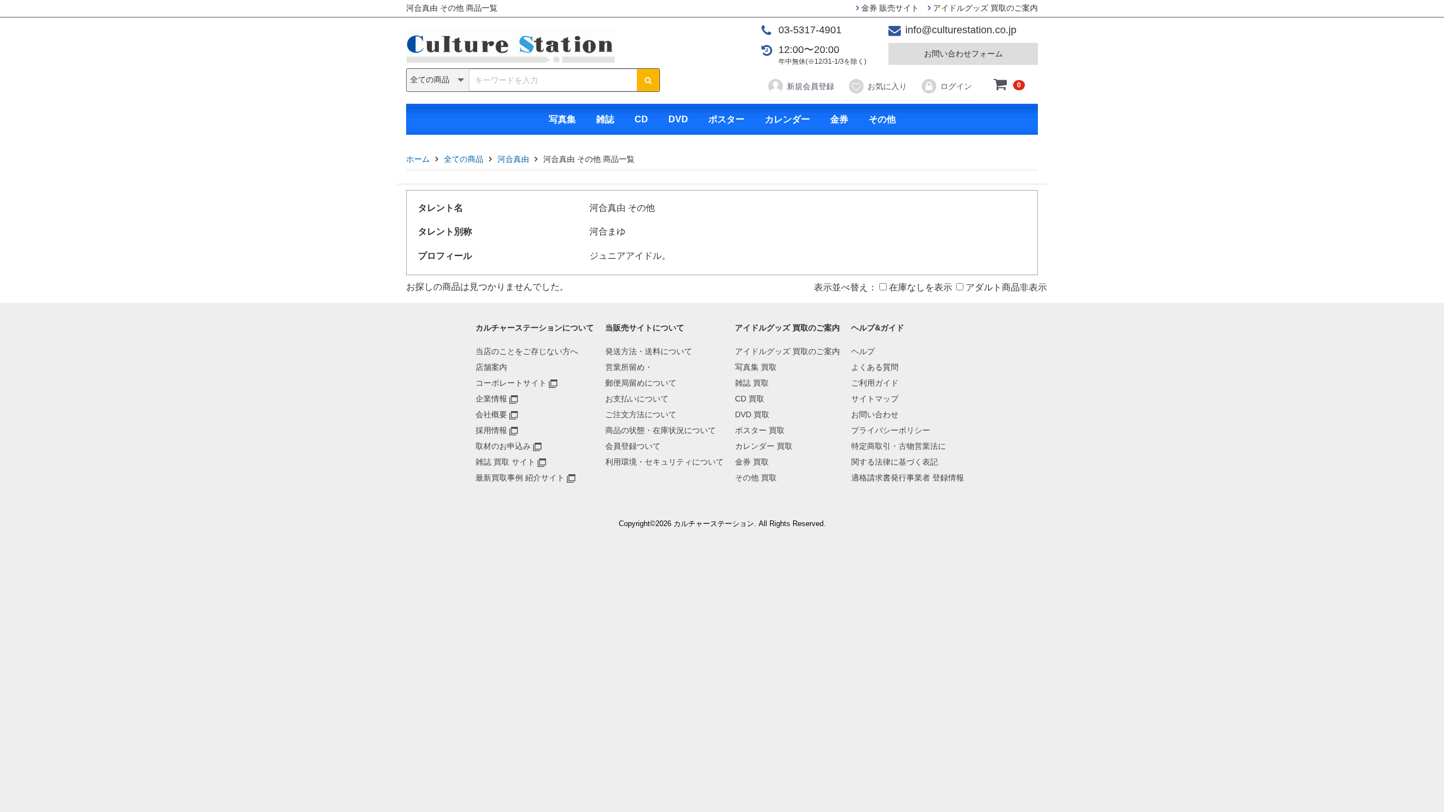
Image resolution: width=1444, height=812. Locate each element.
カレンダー (787, 119)
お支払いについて (636, 398)
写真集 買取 (756, 367)
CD (641, 119)
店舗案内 (491, 367)
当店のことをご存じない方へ (527, 351)
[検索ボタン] (648, 80)
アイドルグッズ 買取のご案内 (984, 7)
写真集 (562, 119)
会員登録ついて (633, 446)
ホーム (418, 159)
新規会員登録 (810, 86)
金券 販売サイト (889, 7)
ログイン (956, 86)
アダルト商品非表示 (1005, 287)
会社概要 (491, 414)
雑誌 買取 (752, 382)
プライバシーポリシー (890, 430)
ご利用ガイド (875, 382)
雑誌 (605, 119)
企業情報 (491, 398)
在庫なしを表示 (919, 287)
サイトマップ (875, 398)
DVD (678, 119)
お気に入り (887, 86)
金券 (839, 119)
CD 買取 (749, 398)
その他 (882, 119)
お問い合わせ (875, 414)
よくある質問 (875, 367)
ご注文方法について (640, 414)
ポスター (726, 119)
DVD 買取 (752, 414)
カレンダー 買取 (764, 446)
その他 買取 (756, 477)
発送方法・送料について (648, 351)
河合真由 (513, 159)
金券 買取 (752, 461)
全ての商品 (463, 159)
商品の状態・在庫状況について (660, 430)
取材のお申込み (503, 446)
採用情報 (491, 430)
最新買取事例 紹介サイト (520, 477)
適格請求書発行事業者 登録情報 (907, 477)
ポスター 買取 (760, 430)
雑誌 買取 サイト (505, 461)
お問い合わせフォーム (963, 53)
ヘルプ (863, 351)
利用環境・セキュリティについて (664, 461)
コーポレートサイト (511, 382)
